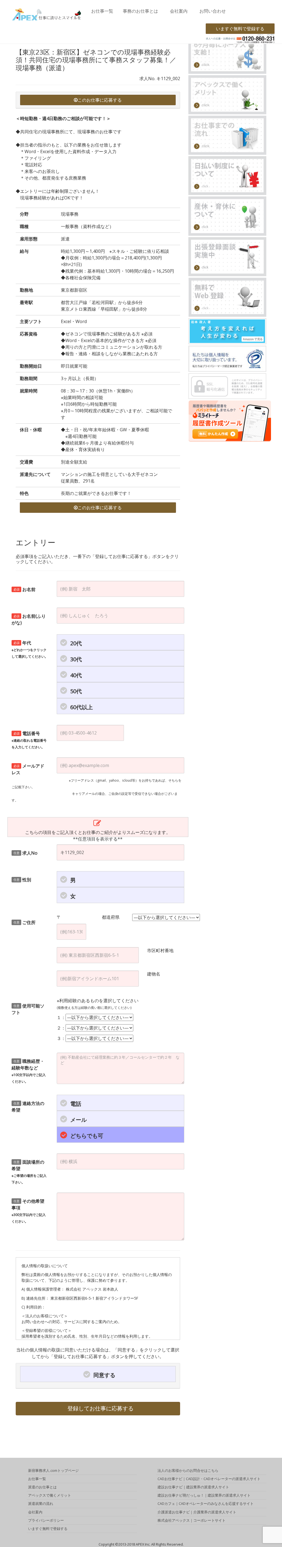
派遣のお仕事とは (42, 1486)
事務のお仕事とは (140, 11)
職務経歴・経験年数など (29, 1071)
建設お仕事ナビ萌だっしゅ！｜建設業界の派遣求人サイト (204, 1495)
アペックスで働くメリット (49, 1495)
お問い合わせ (212, 11)
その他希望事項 (29, 1211)
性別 (22, 880)
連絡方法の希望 (28, 1106)
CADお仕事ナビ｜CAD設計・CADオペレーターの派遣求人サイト (209, 1478)
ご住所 (24, 922)
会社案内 (179, 11)
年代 (30, 649)
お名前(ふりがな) (29, 619)
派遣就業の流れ (40, 1503)
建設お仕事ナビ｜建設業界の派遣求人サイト (193, 1486)
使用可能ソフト (28, 1009)
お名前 (24, 589)
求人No (25, 853)
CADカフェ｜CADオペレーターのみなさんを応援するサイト (206, 1503)
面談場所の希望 (29, 1172)
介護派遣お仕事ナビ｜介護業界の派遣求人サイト (197, 1512)
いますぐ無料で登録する (240, 29)
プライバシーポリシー (46, 1520)
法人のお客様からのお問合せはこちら (188, 1470)
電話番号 (29, 739)
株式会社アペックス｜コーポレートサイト (192, 1520)
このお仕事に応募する (100, 100)
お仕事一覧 (102, 11)
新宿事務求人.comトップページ (53, 1470)
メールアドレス (28, 769)
